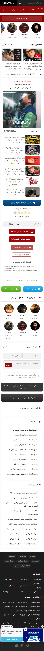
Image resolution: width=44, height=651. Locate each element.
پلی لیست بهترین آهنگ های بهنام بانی (24, 539)
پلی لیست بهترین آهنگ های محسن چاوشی (22, 543)
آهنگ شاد (35, 561)
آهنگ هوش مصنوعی (22, 566)
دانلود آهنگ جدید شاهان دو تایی (26, 440)
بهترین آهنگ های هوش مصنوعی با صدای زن (22, 519)
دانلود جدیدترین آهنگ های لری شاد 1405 (23, 493)
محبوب (32, 556)
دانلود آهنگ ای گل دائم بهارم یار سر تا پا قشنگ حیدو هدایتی (22, 617)
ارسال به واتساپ (9, 289)
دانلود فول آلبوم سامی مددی (24, 398)
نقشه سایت (23, 585)
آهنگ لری (23, 592)
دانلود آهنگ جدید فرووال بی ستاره (25, 430)
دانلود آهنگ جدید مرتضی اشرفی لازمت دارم (22, 474)
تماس (4, 10)
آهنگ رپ (12, 556)
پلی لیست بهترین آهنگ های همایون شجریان (22, 529)
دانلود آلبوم (9, 579)
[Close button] (42, 626)
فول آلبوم (37, 579)
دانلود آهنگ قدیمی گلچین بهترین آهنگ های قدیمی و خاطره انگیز (22, 504)
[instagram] (22, 645)
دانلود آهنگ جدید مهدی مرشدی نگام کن (23, 469)
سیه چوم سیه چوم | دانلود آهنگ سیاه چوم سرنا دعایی (21, 623)
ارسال (8, 365)
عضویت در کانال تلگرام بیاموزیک (20, 203)
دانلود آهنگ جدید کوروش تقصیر (26, 435)
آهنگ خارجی (9, 561)
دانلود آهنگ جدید (39, 10)
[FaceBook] (16, 645)
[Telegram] (27, 645)
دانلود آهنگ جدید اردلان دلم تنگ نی (25, 464)
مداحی (11, 585)
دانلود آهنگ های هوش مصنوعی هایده (24, 498)
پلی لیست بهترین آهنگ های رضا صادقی (24, 534)
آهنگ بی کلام (23, 561)
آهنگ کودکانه (8, 592)
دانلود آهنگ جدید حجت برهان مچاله (25, 459)
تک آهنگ (31, 10)
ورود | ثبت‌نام (20, 18)
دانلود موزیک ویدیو (36, 585)
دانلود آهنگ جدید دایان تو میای (26, 445)
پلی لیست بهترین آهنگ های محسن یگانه (23, 524)
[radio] (28, 213)
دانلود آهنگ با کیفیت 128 (20, 239)
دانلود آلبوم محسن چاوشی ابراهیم (28, 610)
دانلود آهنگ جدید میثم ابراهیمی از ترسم (23, 450)
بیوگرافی (22, 556)
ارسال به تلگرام (31, 289)
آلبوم (22, 10)
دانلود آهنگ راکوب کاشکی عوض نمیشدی (23, 454)
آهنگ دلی (37, 592)
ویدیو (13, 10)
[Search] (20, 3)
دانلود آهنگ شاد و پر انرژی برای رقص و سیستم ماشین (24, 513)
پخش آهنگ (23, 579)
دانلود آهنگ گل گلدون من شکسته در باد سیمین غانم (22, 602)
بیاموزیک (8, 3)
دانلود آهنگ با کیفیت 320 (21, 231)
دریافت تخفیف (12, 639)
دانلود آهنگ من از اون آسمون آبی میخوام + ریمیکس (22, 606)
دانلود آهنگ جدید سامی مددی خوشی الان (22, 74)
